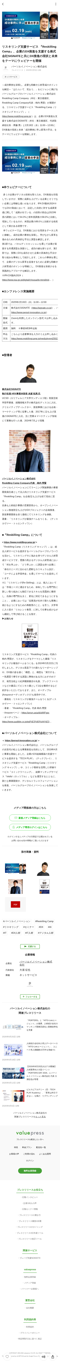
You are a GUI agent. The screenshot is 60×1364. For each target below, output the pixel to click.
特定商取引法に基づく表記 (30, 1339)
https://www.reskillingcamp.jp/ (16, 116)
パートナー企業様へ (30, 1289)
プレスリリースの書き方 (30, 1215)
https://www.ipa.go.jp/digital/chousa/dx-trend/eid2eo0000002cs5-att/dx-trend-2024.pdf (27, 280)
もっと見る (40, 1116)
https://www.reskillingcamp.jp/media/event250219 (35, 338)
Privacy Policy (37, 1356)
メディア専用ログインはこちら (31, 827)
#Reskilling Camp (44, 921)
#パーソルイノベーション (16, 921)
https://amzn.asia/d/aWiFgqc (35, 712)
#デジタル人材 (45, 933)
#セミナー (28, 927)
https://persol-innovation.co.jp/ (21, 740)
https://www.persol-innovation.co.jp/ (28, 312)
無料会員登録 (30, 1171)
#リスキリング (11, 927)
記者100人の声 (30, 1203)
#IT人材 (29, 933)
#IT (4, 933)
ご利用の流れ (29, 1154)
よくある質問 (45, 1154)
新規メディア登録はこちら (32, 818)
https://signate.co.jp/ (42, 308)
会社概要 (30, 1308)
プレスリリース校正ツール (30, 1239)
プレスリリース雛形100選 (30, 1221)
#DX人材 (15, 933)
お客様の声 (14, 1154)
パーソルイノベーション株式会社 (29, 66)
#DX (41, 927)
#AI (49, 927)
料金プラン (27, 1147)
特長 (16, 1147)
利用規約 (30, 1327)
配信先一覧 (41, 1147)
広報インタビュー (30, 1197)
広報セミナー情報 (30, 1209)
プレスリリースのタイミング (30, 1227)
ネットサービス (11, 77)
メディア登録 (30, 1283)
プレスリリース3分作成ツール (30, 1233)
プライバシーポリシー (30, 1333)
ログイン (30, 1160)
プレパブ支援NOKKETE (30, 1258)
